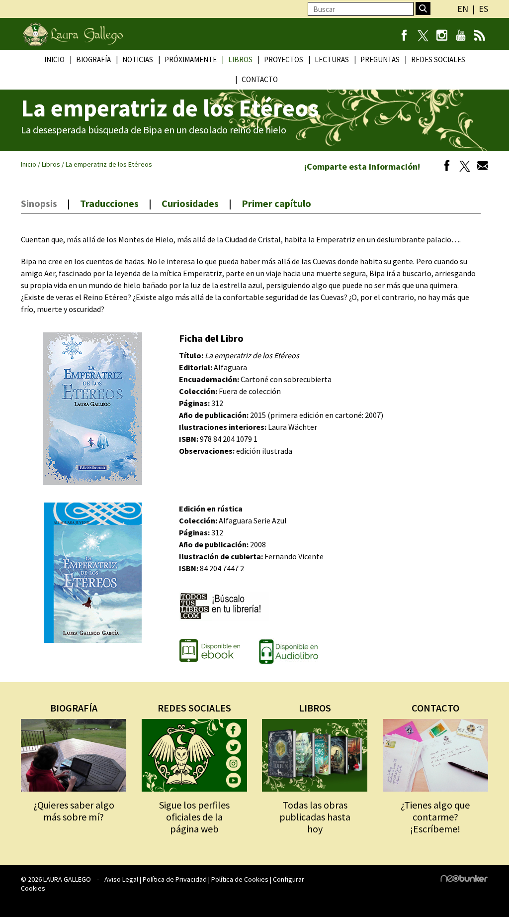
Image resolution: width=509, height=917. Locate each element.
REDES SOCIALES (194, 708)
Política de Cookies (239, 879)
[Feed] (479, 36)
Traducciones (109, 203)
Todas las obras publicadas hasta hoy (314, 817)
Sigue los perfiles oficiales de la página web (194, 817)
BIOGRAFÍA (73, 708)
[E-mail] (480, 167)
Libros (240, 59)
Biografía (93, 59)
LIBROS (315, 708)
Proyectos (283, 59)
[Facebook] (404, 36)
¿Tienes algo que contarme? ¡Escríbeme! (435, 817)
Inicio (54, 59)
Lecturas (332, 59)
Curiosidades (190, 203)
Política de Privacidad (175, 879)
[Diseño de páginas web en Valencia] (464, 879)
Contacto (260, 79)
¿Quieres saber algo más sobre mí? (73, 811)
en (462, 8)
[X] (422, 36)
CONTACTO (435, 708)
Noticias (137, 59)
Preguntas (380, 59)
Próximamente (191, 59)
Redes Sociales (438, 59)
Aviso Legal (121, 879)
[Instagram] (441, 36)
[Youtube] (460, 36)
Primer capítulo (276, 203)
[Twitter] (462, 167)
